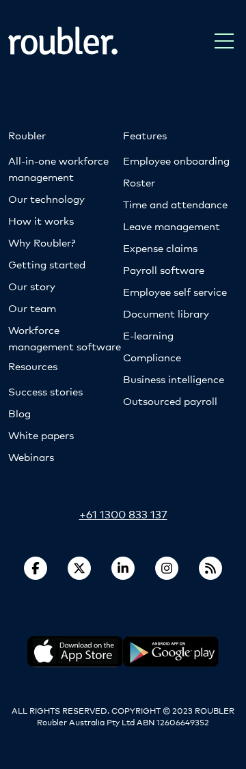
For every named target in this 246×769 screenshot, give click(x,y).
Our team (32, 307)
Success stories (45, 390)
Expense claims (160, 247)
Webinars (31, 456)
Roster (139, 182)
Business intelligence (173, 378)
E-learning (148, 334)
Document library (166, 313)
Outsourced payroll (170, 400)
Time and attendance (175, 203)
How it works (41, 220)
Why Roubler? (41, 242)
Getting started (46, 263)
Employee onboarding (176, 160)
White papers (41, 434)
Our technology (46, 198)
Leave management (171, 225)
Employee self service (175, 291)
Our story (31, 285)
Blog (19, 412)
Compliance (152, 356)
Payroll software (163, 269)
